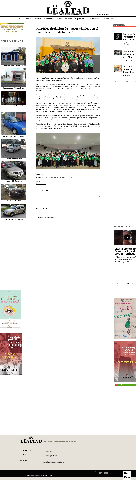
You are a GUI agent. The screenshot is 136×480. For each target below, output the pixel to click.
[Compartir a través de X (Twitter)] (42, 190)
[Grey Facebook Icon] (95, 473)
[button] (28, 19)
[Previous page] (122, 283)
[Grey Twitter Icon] (100, 473)
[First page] (117, 283)
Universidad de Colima (43, 177)
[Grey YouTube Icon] (106, 473)
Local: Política (41, 184)
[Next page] (132, 283)
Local (38, 181)
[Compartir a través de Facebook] (37, 190)
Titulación (69, 177)
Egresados (62, 177)
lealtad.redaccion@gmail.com (53, 462)
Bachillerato (54, 177)
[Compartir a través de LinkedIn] (47, 190)
